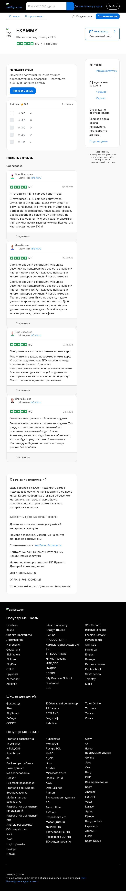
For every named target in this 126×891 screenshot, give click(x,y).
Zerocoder (13, 679)
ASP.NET (91, 831)
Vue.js (89, 801)
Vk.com (100, 98)
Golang (89, 757)
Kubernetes (53, 738)
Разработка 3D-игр (58, 836)
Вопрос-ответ (34, 16)
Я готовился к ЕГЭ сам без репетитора (36, 193)
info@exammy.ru (106, 70)
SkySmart (12, 713)
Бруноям (12, 674)
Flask (88, 836)
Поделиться (83, 16)
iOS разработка (16, 829)
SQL (48, 802)
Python (50, 792)
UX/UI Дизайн (15, 844)
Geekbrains (13, 649)
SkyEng (50, 635)
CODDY (11, 723)
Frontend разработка (20, 738)
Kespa (10, 630)
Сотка (89, 718)
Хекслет (11, 683)
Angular (90, 792)
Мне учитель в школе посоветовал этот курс (40, 351)
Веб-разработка (16, 792)
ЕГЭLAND (52, 713)
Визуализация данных (60, 797)
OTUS (10, 669)
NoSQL (10, 853)
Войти (113, 6)
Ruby (88, 772)
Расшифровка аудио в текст (22, 881)
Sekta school (93, 674)
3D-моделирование (59, 841)
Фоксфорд (13, 703)
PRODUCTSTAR (56, 639)
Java (88, 762)
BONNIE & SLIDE (96, 630)
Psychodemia (93, 639)
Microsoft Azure (56, 773)
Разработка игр (56, 817)
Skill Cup (90, 644)
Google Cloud (54, 778)
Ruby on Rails (93, 821)
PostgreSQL (53, 748)
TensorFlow (53, 807)
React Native (93, 841)
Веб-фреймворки (96, 782)
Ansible (50, 768)
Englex (89, 654)
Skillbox (11, 659)
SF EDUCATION (56, 653)
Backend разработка (19, 763)
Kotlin (9, 834)
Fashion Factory (95, 635)
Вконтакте (54, 545)
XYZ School (92, 625)
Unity (88, 738)
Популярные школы (22, 618)
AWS (49, 782)
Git (8, 758)
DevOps (11, 849)
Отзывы (14, 16)
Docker (11, 778)
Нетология (13, 644)
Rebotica (51, 723)
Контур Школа (55, 630)
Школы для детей (21, 696)
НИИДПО (52, 663)
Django (89, 816)
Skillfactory (13, 654)
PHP (88, 777)
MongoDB (52, 743)
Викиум (90, 659)
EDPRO (50, 673)
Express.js (91, 826)
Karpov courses (95, 664)
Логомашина (14, 639)
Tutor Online (93, 703)
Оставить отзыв (107, 16)
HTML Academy (56, 658)
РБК (83, 878)
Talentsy (90, 679)
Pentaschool (93, 669)
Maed (88, 683)
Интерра (91, 649)
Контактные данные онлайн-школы (33, 516)
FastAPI (90, 796)
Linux (49, 763)
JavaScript (13, 753)
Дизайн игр (53, 827)
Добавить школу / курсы (88, 6)
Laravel (89, 806)
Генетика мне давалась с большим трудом (38, 418)
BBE (48, 687)
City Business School (59, 678)
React (88, 787)
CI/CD (49, 758)
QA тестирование (18, 773)
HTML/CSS (13, 748)
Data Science (54, 787)
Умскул (89, 713)
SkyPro (11, 664)
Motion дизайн (55, 822)
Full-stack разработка (20, 782)
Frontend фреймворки (20, 787)
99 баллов (52, 708)
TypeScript (13, 743)
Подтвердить (98, 141)
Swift (9, 839)
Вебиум (11, 718)
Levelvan (12, 625)
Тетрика (90, 708)
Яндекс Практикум (19, 635)
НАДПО (51, 668)
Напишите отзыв (21, 69)
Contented (52, 683)
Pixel (9, 708)
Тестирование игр (58, 831)
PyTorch (51, 812)
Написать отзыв (23, 90)
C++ (88, 767)
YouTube (40, 545)
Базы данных (15, 768)
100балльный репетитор (62, 703)
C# (87, 743)
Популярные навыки (23, 732)
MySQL (50, 753)
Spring (89, 811)
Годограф (52, 718)
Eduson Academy (57, 625)
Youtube (101, 91)
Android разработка (19, 824)
